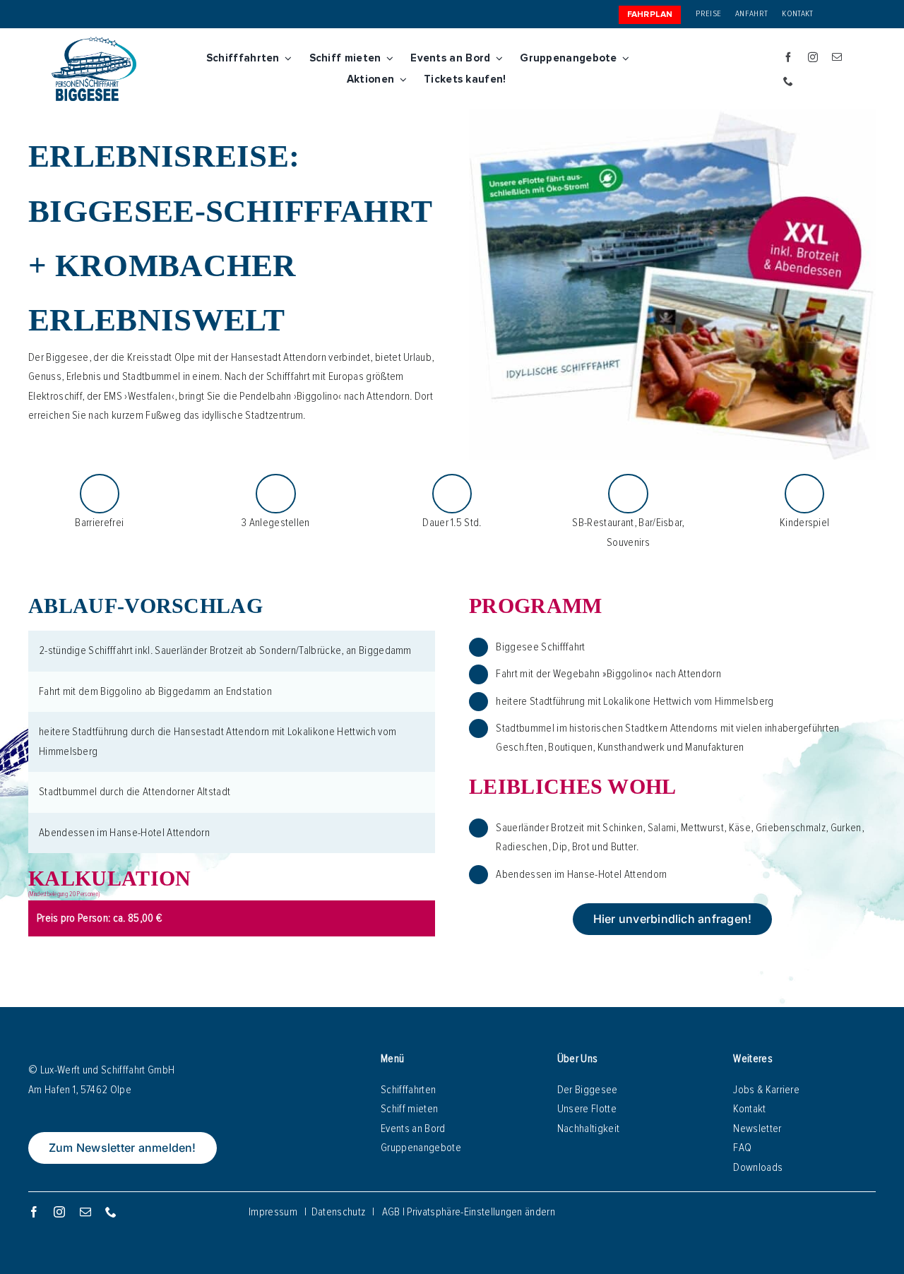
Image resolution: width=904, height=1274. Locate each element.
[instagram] (813, 57)
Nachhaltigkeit (588, 1128)
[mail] (837, 57)
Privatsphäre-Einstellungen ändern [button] (481, 1212)
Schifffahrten (408, 1090)
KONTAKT (797, 13)
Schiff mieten (409, 1109)
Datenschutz (338, 1212)
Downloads (758, 1167)
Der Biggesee (587, 1090)
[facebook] (788, 57)
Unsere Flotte (587, 1109)
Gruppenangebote (421, 1148)
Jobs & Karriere (766, 1090)
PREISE (708, 13)
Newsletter (757, 1128)
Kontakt (749, 1109)
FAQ (742, 1148)
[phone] (788, 81)
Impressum (273, 1212)
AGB (391, 1212)
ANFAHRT (751, 13)
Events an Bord (413, 1128)
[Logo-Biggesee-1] (94, 42)
